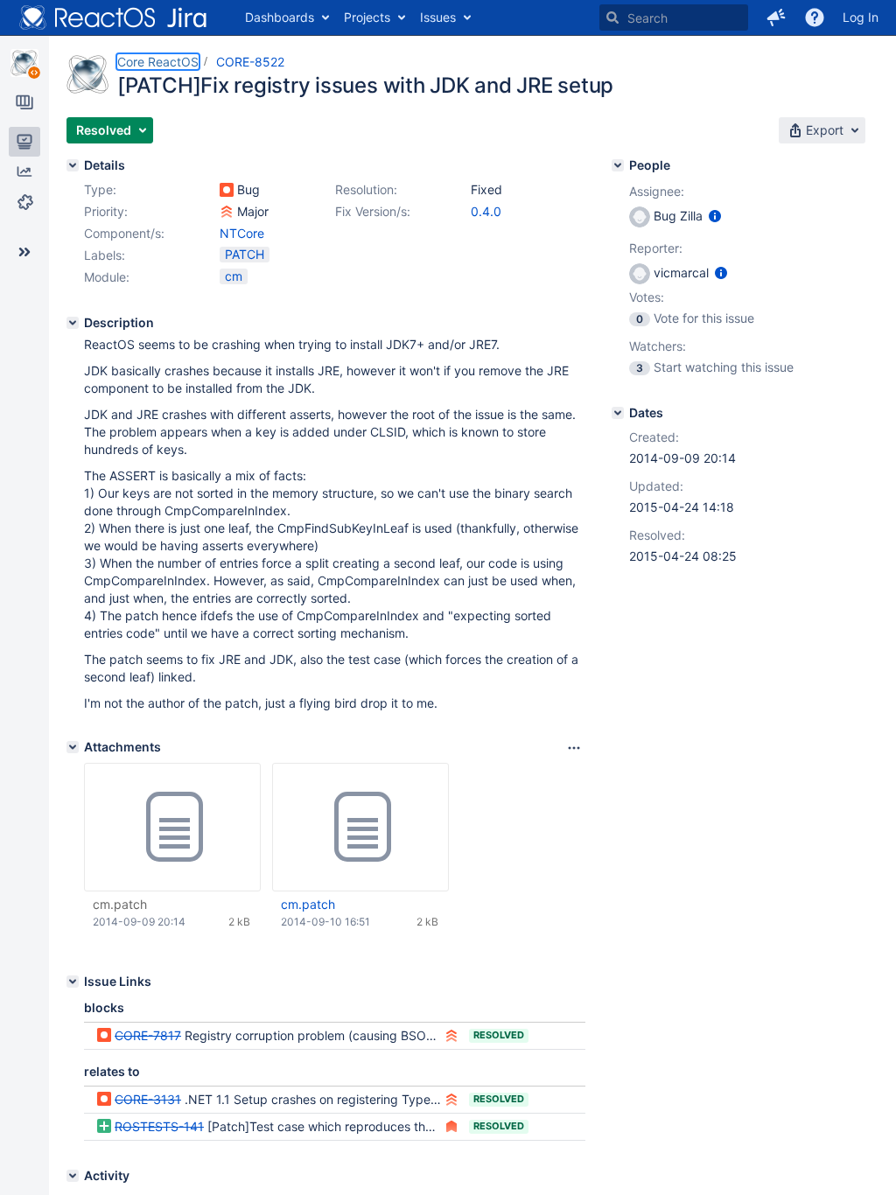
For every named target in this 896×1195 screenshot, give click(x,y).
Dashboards (279, 17)
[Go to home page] (114, 17)
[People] (618, 165)
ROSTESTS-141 (159, 1126)
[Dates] (618, 413)
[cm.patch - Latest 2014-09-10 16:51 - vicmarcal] (361, 827)
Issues (438, 17)
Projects (367, 17)
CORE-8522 (250, 61)
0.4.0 (486, 211)
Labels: (104, 255)
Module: (107, 276)
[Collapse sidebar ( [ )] (24, 252)
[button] (776, 17)
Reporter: (655, 248)
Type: (100, 189)
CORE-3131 (148, 1099)
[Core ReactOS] (24, 63)
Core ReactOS (158, 61)
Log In (860, 17)
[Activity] (72, 1176)
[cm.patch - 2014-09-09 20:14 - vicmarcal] (172, 827)
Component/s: (124, 233)
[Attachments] (72, 747)
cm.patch (120, 904)
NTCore (242, 233)
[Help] (814, 17)
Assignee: (656, 191)
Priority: (106, 211)
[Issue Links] (72, 981)
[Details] (72, 165)
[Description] (72, 323)
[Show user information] (715, 215)
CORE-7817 (148, 1035)
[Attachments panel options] (574, 747)
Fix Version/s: (372, 211)
